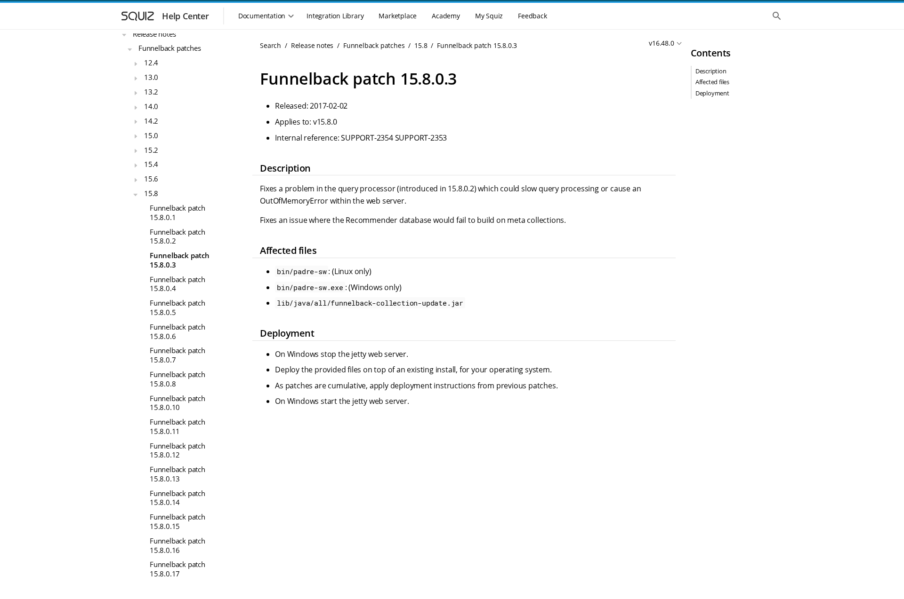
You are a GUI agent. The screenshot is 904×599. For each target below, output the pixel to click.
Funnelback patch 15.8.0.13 (177, 474)
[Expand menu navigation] (124, 34)
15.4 (151, 164)
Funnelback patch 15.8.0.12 (177, 450)
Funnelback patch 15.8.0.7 (177, 355)
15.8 (151, 193)
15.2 (151, 150)
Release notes (154, 34)
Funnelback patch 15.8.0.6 (177, 331)
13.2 (151, 91)
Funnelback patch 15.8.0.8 (177, 379)
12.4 (151, 62)
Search (270, 45)
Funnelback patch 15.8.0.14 (177, 498)
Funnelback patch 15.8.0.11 (177, 426)
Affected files (712, 82)
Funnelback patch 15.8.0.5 (177, 307)
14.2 (151, 121)
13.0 (151, 77)
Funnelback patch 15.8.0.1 (177, 212)
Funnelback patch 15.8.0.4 (177, 284)
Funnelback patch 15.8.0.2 (177, 236)
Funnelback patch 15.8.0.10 (177, 403)
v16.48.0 (661, 43)
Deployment (712, 93)
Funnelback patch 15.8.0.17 (177, 569)
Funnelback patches (169, 48)
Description (710, 71)
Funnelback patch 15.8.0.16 (177, 545)
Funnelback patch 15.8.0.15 (177, 521)
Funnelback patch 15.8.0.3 (180, 260)
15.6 (151, 178)
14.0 (151, 106)
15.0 (151, 135)
